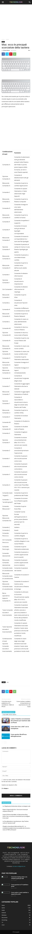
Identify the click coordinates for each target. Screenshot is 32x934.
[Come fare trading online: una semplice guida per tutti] (4, 879)
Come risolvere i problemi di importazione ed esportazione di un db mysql (23, 704)
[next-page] (5, 742)
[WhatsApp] (14, 54)
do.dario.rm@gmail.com (19, 866)
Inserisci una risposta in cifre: (9, 785)
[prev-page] (3, 742)
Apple (7, 39)
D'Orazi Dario (6, 50)
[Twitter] (7, 54)
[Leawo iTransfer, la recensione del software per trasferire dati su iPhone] (6, 721)
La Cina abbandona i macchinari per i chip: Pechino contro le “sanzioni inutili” (16, 822)
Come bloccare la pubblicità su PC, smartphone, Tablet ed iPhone (8, 704)
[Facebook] (3, 54)
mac (8, 682)
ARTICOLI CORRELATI (8, 712)
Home (3, 39)
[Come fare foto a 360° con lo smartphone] (6, 728)
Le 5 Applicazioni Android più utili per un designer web (16, 806)
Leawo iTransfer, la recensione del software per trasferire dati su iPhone (20, 720)
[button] (2, 2)
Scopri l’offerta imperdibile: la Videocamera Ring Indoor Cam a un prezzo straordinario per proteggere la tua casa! (16, 816)
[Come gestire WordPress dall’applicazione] (6, 736)
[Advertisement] (16, 22)
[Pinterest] (10, 54)
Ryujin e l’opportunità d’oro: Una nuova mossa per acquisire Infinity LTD (15, 810)
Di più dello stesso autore (9, 714)
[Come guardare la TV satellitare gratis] (6, 886)
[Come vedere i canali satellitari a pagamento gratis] (6, 894)
